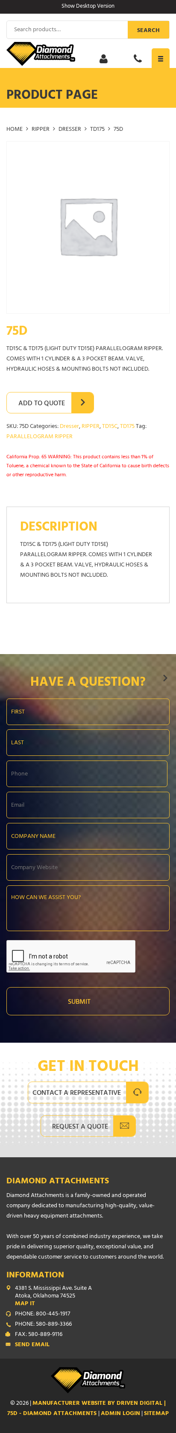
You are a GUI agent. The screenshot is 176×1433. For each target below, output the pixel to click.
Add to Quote (41, 404)
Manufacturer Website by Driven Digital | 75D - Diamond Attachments (86, 1409)
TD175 (97, 130)
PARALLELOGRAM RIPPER (39, 437)
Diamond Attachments (57, 1182)
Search (148, 31)
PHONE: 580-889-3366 (43, 1325)
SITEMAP (156, 1414)
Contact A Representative (76, 1093)
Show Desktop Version (88, 7)
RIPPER (41, 130)
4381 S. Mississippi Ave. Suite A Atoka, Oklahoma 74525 (53, 1296)
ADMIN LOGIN (120, 1414)
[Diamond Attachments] (88, 54)
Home (14, 130)
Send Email (32, 1345)
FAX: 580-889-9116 (38, 1335)
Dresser (70, 130)
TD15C (109, 427)
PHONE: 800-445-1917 (42, 1314)
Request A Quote (80, 1127)
